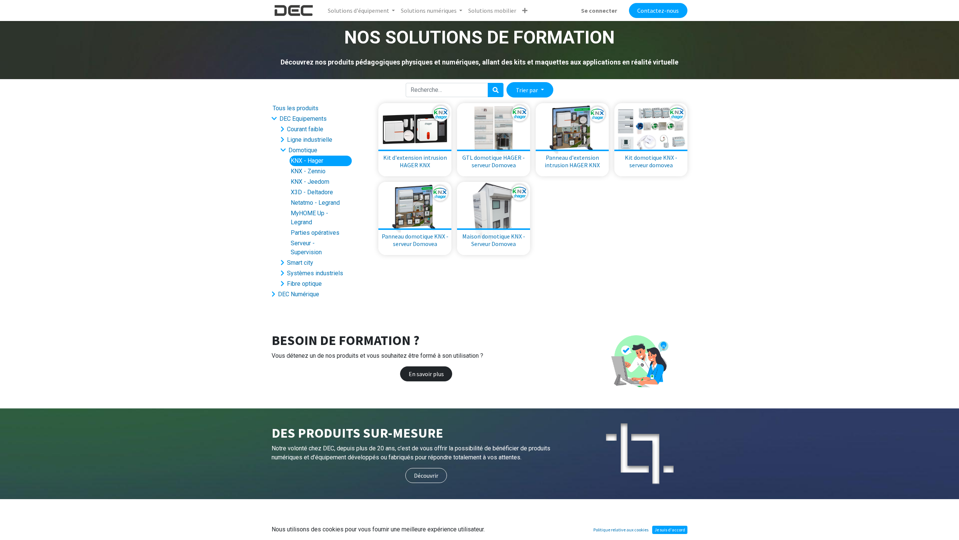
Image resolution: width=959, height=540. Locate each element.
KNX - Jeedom (310, 181)
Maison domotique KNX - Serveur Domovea (493, 239)
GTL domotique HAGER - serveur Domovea (493, 161)
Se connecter (599, 10)
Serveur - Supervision (306, 248)
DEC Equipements (303, 118)
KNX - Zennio (308, 171)
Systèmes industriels (315, 273)
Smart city (300, 262)
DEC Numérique (298, 294)
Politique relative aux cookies (620, 529)
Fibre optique (304, 283)
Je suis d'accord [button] (669, 529)
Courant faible (305, 129)
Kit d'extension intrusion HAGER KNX (415, 161)
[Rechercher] (495, 90)
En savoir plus (426, 374)
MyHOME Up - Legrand (309, 218)
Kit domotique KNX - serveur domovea (651, 161)
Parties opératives (315, 232)
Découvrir (426, 475)
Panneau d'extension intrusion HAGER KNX (572, 161)
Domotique (302, 150)
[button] (524, 10)
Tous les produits (295, 108)
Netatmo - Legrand (315, 202)
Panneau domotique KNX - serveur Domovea (415, 239)
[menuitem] (492, 10)
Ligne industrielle (309, 139)
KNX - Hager (307, 160)
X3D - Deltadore (312, 192)
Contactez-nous (658, 10)
